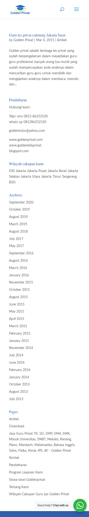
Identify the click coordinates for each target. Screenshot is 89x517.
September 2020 (21, 202)
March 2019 (18, 224)
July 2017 (16, 239)
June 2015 (16, 304)
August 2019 (18, 217)
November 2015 (21, 282)
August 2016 (18, 260)
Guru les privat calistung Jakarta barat (37, 34)
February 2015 (19, 333)
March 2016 (18, 268)
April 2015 (16, 319)
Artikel (61, 40)
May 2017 (16, 246)
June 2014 (16, 362)
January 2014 (19, 377)
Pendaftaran (18, 465)
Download (16, 426)
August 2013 (18, 391)
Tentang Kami (19, 487)
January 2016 (19, 275)
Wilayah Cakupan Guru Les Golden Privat (39, 494)
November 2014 (21, 348)
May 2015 (16, 311)
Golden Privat (23, 40)
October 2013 (19, 384)
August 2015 (18, 297)
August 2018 (18, 231)
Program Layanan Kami (26, 472)
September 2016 (21, 253)
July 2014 (16, 355)
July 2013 (16, 399)
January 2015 (19, 341)
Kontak (14, 458)
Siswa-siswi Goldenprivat (27, 480)
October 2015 (19, 290)
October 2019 (19, 209)
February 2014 (19, 370)
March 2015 (18, 326)
